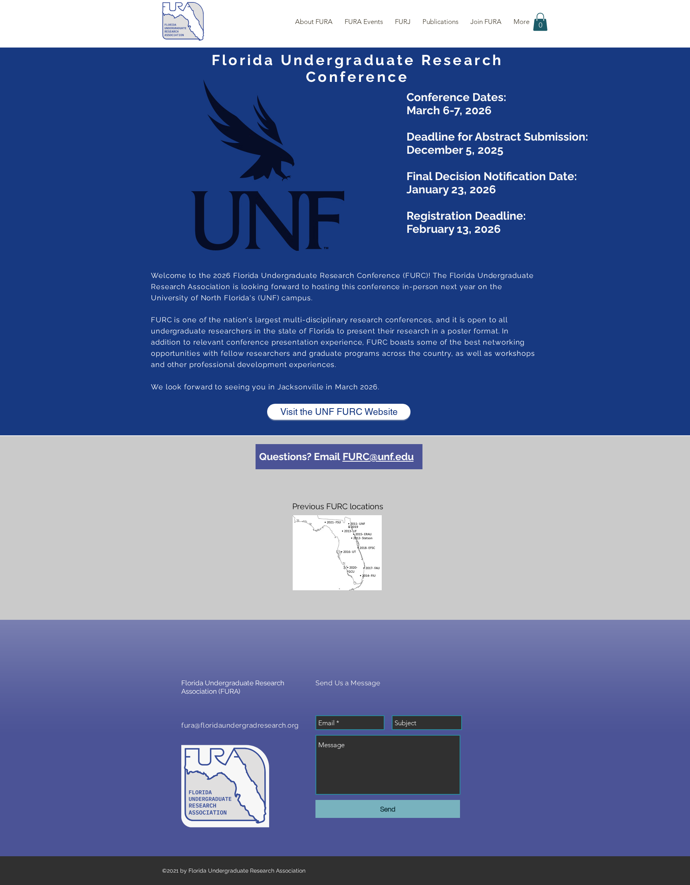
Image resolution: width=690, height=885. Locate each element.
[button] (540, 22)
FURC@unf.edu (378, 456)
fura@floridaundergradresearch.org (240, 725)
